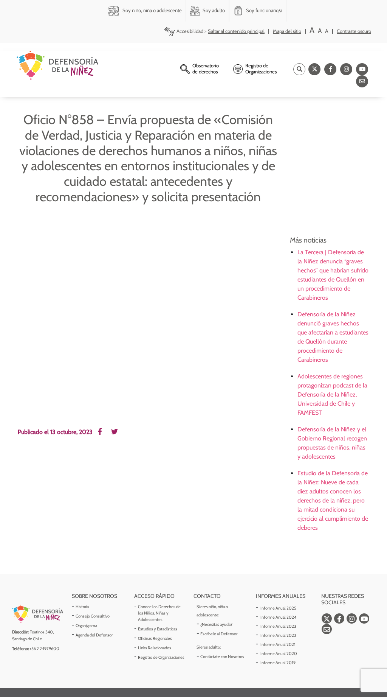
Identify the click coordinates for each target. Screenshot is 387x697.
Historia (82, 606)
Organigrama (86, 625)
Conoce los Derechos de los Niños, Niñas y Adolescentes (159, 613)
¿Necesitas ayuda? (216, 624)
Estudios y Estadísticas (157, 629)
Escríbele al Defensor (218, 633)
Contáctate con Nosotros (222, 656)
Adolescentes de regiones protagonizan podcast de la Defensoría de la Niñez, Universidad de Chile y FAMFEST (332, 394)
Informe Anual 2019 (278, 662)
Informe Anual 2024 (278, 617)
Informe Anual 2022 (278, 635)
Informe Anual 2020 (278, 653)
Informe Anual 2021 (278, 644)
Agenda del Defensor (94, 635)
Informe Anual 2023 (278, 626)
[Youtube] (362, 69)
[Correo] (362, 81)
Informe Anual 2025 (278, 608)
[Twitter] (314, 69)
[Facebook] (330, 69)
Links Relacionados (154, 647)
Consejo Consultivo (93, 616)
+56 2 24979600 (44, 648)
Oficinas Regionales (155, 638)
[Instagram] (346, 69)
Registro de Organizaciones (161, 657)
